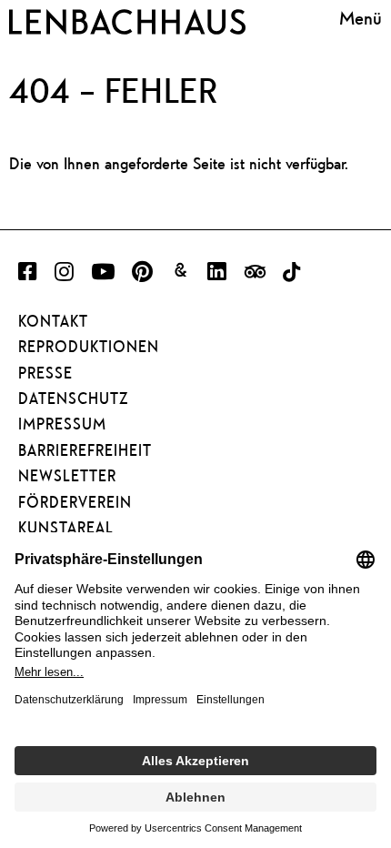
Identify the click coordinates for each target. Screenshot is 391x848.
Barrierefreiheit (85, 450)
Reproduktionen (88, 346)
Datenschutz (73, 398)
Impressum (62, 424)
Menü (360, 18)
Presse (45, 373)
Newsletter (67, 476)
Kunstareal (66, 528)
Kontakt (53, 321)
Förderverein (75, 502)
